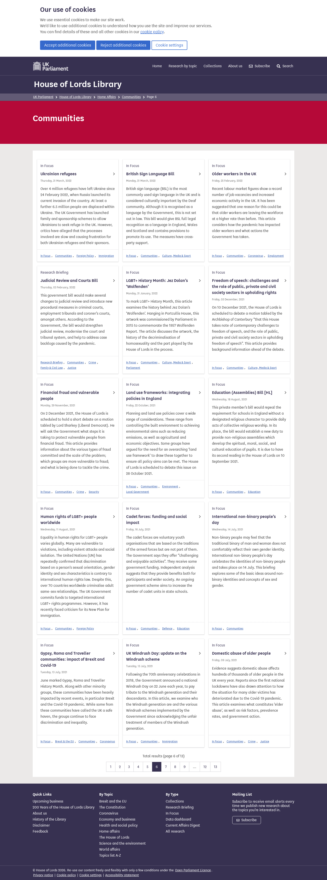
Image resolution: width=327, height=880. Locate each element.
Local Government (137, 491)
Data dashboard (178, 819)
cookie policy (152, 31)
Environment (170, 486)
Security (94, 491)
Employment (276, 255)
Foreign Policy (85, 255)
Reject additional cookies (123, 45)
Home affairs (109, 831)
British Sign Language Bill (150, 173)
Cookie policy (66, 875)
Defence (167, 628)
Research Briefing (51, 362)
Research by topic (183, 66)
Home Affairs (106, 97)
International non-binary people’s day (244, 519)
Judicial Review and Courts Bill (69, 280)
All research (175, 831)
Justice (71, 367)
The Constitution (112, 807)
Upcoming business (48, 801)
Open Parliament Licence (193, 870)
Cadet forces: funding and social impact (156, 519)
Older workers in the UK (234, 173)
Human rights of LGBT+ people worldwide (68, 519)
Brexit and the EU (112, 801)
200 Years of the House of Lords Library (64, 807)
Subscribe (262, 66)
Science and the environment (122, 843)
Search (287, 66)
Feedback (40, 831)
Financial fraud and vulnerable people (69, 395)
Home (157, 66)
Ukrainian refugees (58, 173)
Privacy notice (43, 875)
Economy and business (117, 819)
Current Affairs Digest (183, 825)
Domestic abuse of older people (241, 653)
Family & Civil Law (51, 367)
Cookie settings (169, 45)
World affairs (109, 849)
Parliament (133, 367)
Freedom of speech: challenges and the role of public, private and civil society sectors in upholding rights (245, 286)
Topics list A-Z (110, 856)
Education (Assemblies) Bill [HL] (242, 392)
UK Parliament (43, 97)
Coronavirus (255, 255)
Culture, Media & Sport (176, 255)
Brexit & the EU (64, 741)
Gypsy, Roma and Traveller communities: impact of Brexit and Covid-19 (72, 659)
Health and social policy (118, 825)
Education (254, 491)
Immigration (106, 255)
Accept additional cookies (67, 45)
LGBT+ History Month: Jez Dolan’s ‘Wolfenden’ (157, 283)
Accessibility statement (122, 875)
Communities (131, 97)
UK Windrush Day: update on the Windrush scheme (156, 656)
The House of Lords (114, 837)
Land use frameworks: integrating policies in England (158, 395)
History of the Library (49, 819)
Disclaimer (41, 825)
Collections (213, 66)
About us (235, 66)
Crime (92, 362)
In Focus (45, 255)
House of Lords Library (78, 84)
